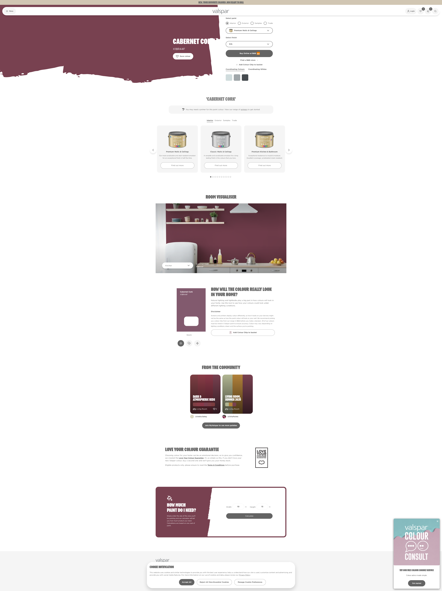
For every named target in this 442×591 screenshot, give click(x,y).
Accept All (186, 582)
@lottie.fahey (201, 417)
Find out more (177, 165)
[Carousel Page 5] (219, 177)
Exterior (218, 120)
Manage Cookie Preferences (250, 582)
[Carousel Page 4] (217, 177)
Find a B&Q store (247, 60)
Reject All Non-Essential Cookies (214, 582)
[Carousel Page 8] (226, 177)
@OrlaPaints (232, 417)
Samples (226, 120)
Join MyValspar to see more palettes (221, 425)
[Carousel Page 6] (221, 177)
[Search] (435, 11)
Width (228, 507)
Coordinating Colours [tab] (235, 69)
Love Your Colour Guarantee (191, 458)
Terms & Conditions (216, 465)
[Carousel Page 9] (228, 177)
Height (253, 507)
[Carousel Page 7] (223, 177)
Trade (234, 120)
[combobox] (249, 30)
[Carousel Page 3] (215, 177)
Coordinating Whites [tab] (257, 69)
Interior (210, 120)
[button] (9, 11)
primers (244, 109)
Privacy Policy (244, 575)
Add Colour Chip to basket (250, 65)
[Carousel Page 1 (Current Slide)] (210, 177)
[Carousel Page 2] (213, 177)
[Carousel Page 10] (230, 177)
